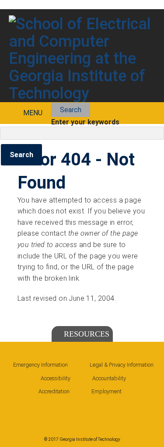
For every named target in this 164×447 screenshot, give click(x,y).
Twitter (70, 412)
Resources (86, 334)
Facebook (19, 412)
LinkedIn (45, 412)
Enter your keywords (85, 122)
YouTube (96, 412)
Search (70, 110)
